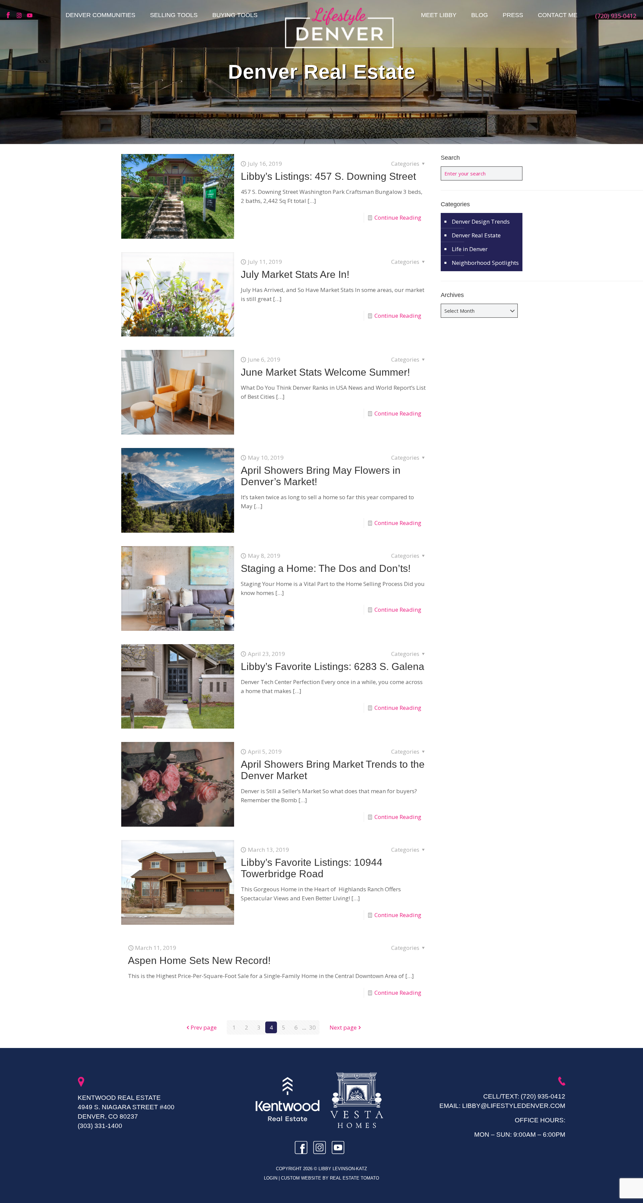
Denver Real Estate (476, 235)
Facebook (10, 15)
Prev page (204, 1027)
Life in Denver (470, 249)
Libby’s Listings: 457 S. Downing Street (328, 176)
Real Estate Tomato (354, 1178)
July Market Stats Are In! (295, 274)
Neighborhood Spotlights (485, 263)
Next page (343, 1027)
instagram (20, 15)
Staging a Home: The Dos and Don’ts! (326, 568)
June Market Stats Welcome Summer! (325, 372)
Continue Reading (397, 217)
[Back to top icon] (611, 1189)
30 (312, 1027)
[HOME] (339, 28)
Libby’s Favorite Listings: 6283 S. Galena (332, 666)
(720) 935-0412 (543, 1096)
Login (271, 1178)
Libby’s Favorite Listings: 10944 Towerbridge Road (311, 868)
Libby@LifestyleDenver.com (513, 1105)
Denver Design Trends (481, 221)
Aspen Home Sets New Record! (199, 960)
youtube (30, 15)
